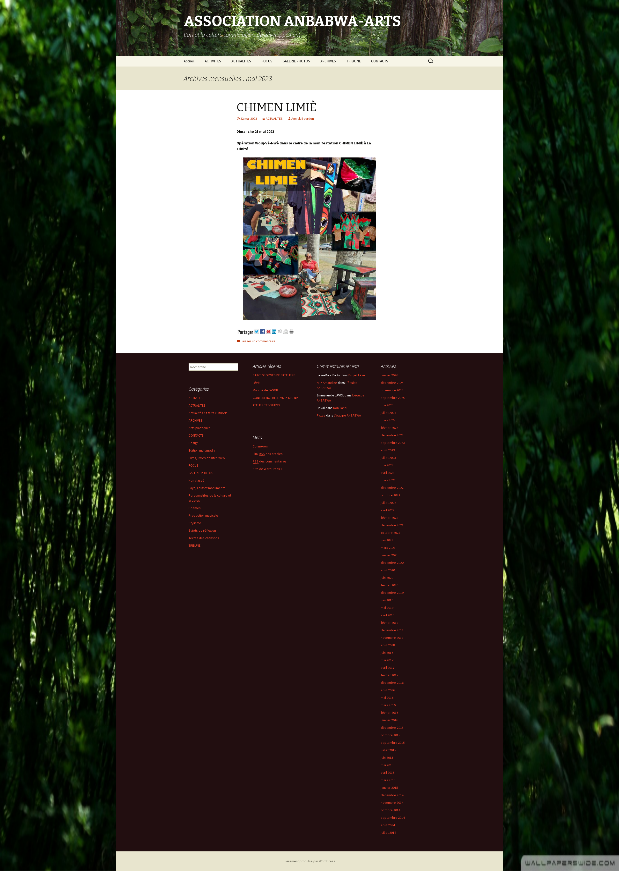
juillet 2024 (388, 412)
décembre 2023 (392, 435)
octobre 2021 (390, 532)
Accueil (189, 61)
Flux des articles (268, 454)
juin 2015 (387, 757)
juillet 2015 (388, 750)
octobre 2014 (390, 810)
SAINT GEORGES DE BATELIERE (274, 375)
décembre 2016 (392, 682)
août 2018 (388, 645)
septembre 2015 (393, 742)
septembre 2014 (393, 817)
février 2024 (389, 427)
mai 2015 (387, 765)
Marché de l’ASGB (265, 390)
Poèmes (195, 508)
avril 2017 (387, 667)
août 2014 (388, 825)
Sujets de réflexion (202, 530)
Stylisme (195, 523)
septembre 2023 (393, 442)
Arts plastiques (200, 428)
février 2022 (389, 517)
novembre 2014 (392, 802)
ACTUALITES (241, 61)
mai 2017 (387, 660)
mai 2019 (387, 607)
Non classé (196, 480)
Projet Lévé (356, 375)
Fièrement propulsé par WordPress (309, 861)
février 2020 (389, 585)
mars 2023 (388, 480)
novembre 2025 (392, 390)
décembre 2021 (392, 525)
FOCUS (266, 61)
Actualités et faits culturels (208, 413)
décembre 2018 (392, 630)
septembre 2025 (393, 397)
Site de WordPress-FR (269, 469)
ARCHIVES (328, 61)
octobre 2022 (390, 495)
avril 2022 (387, 510)
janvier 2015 (389, 787)
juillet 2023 (388, 457)
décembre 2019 (392, 592)
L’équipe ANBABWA (347, 415)
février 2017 (389, 675)
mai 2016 (387, 697)
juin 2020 (387, 577)
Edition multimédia (202, 450)
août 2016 (388, 690)
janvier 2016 (389, 720)
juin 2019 (387, 600)
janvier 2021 (389, 555)
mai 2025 (387, 405)
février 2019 (389, 622)
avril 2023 (387, 472)
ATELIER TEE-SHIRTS (266, 405)
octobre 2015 (390, 735)
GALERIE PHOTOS (296, 61)
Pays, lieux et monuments (207, 488)
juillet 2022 (388, 502)
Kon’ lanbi (340, 408)
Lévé (256, 382)
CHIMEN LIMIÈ (276, 107)
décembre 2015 (392, 727)
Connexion (260, 446)
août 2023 (388, 450)
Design (194, 443)
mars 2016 (388, 705)
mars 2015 (388, 780)
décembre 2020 (392, 562)
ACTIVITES (213, 61)
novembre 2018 (392, 637)
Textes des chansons (204, 538)
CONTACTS (379, 61)
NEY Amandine (327, 382)
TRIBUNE (353, 61)
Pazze (321, 415)
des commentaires (270, 461)
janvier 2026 (389, 375)
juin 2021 (387, 540)
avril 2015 (387, 772)
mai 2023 (387, 465)
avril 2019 (387, 615)
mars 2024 (388, 420)
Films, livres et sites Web (207, 458)
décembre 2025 (392, 382)
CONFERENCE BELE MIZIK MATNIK (276, 397)
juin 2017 (387, 652)
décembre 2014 (392, 795)
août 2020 (388, 570)
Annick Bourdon (302, 118)
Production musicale (203, 515)
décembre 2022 (392, 487)
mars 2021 (388, 547)
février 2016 (389, 712)
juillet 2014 (388, 832)
